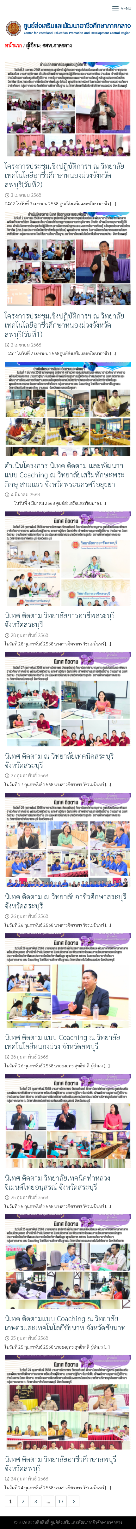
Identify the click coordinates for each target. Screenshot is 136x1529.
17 (61, 1501)
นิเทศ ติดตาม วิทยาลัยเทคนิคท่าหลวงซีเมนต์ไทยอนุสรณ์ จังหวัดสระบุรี (57, 1182)
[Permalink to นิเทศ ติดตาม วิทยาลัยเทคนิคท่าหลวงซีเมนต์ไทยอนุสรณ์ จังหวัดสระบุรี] (68, 1120)
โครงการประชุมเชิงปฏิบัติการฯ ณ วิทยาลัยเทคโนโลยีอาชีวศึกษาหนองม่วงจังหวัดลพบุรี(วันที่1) (64, 324)
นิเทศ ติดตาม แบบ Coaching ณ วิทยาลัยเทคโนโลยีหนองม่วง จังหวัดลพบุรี (62, 1041)
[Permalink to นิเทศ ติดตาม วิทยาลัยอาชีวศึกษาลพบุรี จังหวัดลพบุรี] (68, 1401)
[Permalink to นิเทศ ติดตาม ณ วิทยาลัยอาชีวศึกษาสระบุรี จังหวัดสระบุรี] (68, 839)
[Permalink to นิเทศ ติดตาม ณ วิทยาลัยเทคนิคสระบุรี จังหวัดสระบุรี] (68, 698)
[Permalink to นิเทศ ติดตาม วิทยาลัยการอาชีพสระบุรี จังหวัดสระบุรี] (68, 558)
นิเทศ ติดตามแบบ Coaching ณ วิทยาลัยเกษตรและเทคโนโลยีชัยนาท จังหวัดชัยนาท (65, 1323)
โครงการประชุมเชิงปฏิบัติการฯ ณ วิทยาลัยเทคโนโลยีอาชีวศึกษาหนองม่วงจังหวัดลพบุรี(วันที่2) (64, 175)
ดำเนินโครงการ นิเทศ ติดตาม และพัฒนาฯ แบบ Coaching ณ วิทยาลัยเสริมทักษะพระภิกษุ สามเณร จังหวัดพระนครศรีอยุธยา (65, 474)
